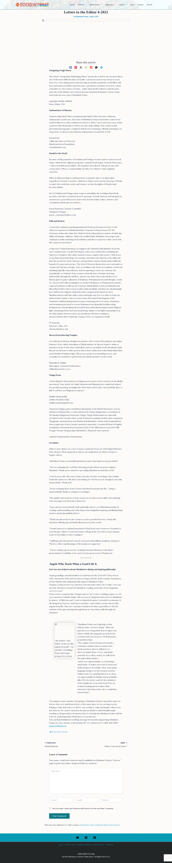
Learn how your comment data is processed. (100, 825)
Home (61, 845)
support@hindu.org (58, 726)
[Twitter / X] (81, 67)
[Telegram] (101, 67)
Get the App (70, 845)
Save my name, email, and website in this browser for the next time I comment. (82, 808)
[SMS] (96, 67)
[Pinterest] (76, 67)
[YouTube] (77, 837)
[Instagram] (86, 837)
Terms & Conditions (84, 845)
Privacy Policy (99, 845)
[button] (85, 4)
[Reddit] (91, 67)
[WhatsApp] (86, 67)
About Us (109, 845)
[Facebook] (70, 67)
